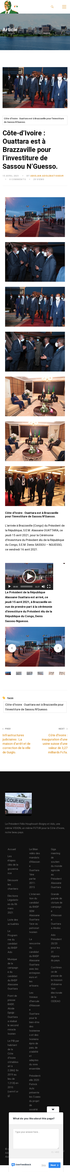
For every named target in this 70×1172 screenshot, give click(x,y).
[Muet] (43, 586)
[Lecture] (9, 586)
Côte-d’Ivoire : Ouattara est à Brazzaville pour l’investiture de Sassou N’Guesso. (34, 120)
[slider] (26, 586)
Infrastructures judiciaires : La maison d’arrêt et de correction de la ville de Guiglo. (16, 740)
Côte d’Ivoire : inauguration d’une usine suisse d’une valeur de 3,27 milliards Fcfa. (54, 740)
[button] (29, 576)
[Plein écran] (48, 586)
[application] (29, 576)
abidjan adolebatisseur (47, 175)
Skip (43, 1165)
